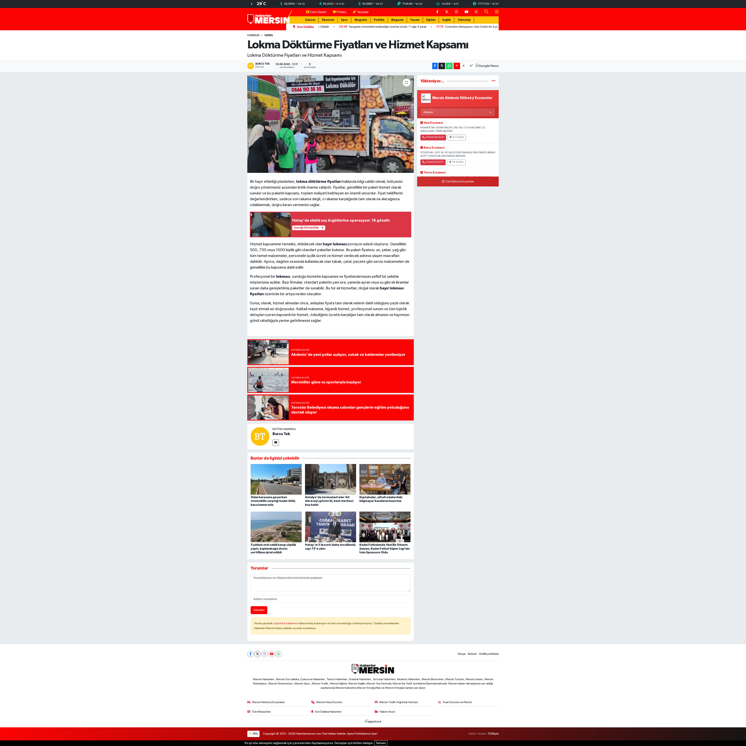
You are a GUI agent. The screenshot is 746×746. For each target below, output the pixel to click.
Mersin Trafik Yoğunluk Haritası (398, 702)
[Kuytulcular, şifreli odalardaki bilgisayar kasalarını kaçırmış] (384, 479)
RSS (255, 733)
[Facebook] (250, 654)
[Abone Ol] (487, 66)
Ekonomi (328, 19)
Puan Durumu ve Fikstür (457, 702)
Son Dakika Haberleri (328, 711)
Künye (462, 653)
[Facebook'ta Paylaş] (435, 66)
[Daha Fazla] (457, 66)
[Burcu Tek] (260, 436)
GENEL (268, 35)
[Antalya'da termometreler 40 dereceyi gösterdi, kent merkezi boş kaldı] (330, 479)
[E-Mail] (276, 443)
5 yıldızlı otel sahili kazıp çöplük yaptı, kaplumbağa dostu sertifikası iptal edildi (273, 548)
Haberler (253, 35)
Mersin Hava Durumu (329, 702)
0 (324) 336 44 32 (435, 137)
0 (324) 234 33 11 (435, 162)
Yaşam (414, 19)
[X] (257, 654)
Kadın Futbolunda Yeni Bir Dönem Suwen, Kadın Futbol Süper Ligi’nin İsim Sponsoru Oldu (384, 548)
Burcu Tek (281, 434)
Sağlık (446, 19)
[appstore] (373, 721)
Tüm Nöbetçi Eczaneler (459, 181)
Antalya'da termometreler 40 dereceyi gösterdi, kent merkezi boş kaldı (329, 501)
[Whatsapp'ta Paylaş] (449, 66)
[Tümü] (493, 81)
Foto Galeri (318, 12)
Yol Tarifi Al (458, 137)
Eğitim (430, 19)
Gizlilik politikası (489, 653)
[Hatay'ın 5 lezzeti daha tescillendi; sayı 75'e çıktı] (330, 526)
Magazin (361, 19)
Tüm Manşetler (261, 711)
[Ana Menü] (495, 12)
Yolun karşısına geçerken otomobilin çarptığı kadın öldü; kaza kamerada (273, 501)
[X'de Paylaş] (441, 66)
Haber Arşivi (387, 711)
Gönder (259, 610)
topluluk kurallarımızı (286, 623)
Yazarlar (363, 12)
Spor (344, 19)
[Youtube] (271, 654)
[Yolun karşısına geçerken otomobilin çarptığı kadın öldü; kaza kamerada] (276, 479)
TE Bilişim (493, 733)
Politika (379, 19)
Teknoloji (464, 19)
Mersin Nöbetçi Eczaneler (268, 702)
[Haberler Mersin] (268, 19)
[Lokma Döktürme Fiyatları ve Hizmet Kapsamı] (330, 124)
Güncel (310, 19)
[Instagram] (264, 654)
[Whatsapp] (278, 654)
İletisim (472, 653)
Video (341, 12)
